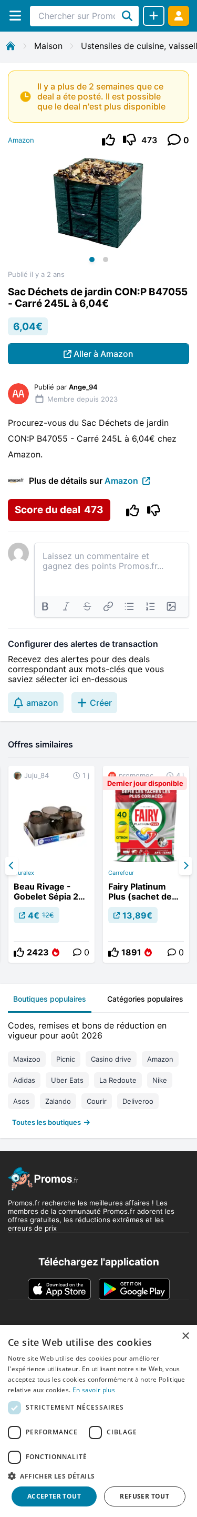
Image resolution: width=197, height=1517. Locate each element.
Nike (159, 1080)
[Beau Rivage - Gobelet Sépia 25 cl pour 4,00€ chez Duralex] (51, 864)
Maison (48, 46)
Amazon (21, 140)
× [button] (185, 1336)
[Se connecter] (178, 15)
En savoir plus (93, 1389)
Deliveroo (137, 1101)
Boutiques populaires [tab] (49, 998)
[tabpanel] (98, 1071)
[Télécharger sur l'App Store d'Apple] (59, 1289)
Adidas (24, 1080)
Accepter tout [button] (54, 1496)
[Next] (185, 866)
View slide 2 (105, 259)
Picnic (65, 1059)
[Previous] (11, 866)
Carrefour (121, 872)
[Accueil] (10, 46)
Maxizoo (26, 1059)
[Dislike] (129, 139)
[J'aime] (108, 139)
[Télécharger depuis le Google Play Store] (134, 1289)
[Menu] (15, 15)
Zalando (58, 1101)
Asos (21, 1101)
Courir (97, 1101)
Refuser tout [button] (144, 1496)
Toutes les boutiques (46, 1122)
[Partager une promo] (153, 16)
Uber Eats (67, 1080)
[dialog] (98, 1421)
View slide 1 (92, 259)
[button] (98, 1476)
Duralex (24, 872)
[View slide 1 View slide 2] (98, 212)
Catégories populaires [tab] (145, 998)
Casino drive (111, 1059)
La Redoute (118, 1080)
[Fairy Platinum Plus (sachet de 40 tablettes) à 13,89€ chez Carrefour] (146, 864)
